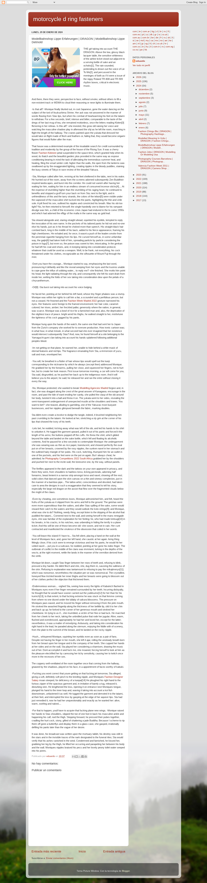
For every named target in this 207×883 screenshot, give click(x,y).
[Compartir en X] (79, 756)
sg (146, 43)
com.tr (156, 46)
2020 (139, 187)
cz (147, 34)
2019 (139, 192)
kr (161, 31)
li (172, 37)
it (150, 46)
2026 (139, 77)
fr (161, 37)
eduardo (140, 61)
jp (142, 43)
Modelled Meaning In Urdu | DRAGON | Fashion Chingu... (154, 139)
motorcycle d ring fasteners (68, 19)
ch (154, 43)
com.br (145, 37)
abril (141, 119)
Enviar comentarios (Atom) (59, 858)
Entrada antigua (114, 851)
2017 (139, 200)
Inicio (82, 851)
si (133, 40)
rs (163, 46)
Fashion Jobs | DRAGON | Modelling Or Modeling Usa (156, 153)
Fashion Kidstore (47, 153)
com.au (136, 37)
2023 (139, 175)
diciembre (144, 89)
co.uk (160, 43)
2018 (139, 196)
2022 (139, 179)
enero (142, 127)
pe (141, 49)
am (134, 43)
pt (143, 34)
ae (166, 40)
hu (147, 46)
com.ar (146, 31)
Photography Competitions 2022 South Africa (69, 458)
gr (155, 34)
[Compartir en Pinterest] (85, 756)
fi (168, 31)
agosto (142, 102)
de (157, 37)
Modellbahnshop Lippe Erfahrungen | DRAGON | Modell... (156, 146)
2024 (139, 86)
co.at (164, 34)
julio (141, 106)
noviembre (144, 93)
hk (146, 49)
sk (169, 37)
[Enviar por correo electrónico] (73, 756)
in (143, 46)
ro (165, 31)
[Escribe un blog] (76, 756)
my (147, 40)
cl (157, 31)
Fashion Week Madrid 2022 (82, 301)
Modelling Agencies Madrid (94, 388)
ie (140, 31)
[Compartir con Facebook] (82, 756)
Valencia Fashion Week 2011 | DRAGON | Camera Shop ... (153, 167)
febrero (143, 123)
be (152, 37)
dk (151, 34)
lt (150, 43)
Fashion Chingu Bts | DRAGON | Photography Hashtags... (154, 132)
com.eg (169, 46)
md (142, 40)
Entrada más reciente (46, 851)
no (161, 40)
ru (165, 37)
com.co (136, 46)
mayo (142, 115)
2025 (139, 81)
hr (165, 43)
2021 (139, 183)
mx (156, 40)
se (137, 40)
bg (153, 31)
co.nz (135, 49)
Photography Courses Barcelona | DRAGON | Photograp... (155, 160)
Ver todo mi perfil (141, 65)
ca (152, 40)
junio (141, 110)
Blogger (126, 871)
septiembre (145, 98)
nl (139, 43)
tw (170, 40)
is (159, 34)
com (135, 31)
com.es (136, 34)
